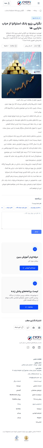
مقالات (29, 11)
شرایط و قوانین (36, 413)
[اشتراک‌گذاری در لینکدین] (39, 327)
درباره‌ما (39, 409)
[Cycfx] (24, 3)
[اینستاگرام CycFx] (28, 347)
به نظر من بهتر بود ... (35, 208)
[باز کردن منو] (38, 3)
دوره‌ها (18, 386)
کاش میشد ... (8, 208)
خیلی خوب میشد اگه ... (21, 208)
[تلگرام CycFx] (33, 347)
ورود (5, 3)
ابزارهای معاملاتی (36, 390)
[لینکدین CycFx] (39, 347)
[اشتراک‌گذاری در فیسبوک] (33, 327)
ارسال (36, 232)
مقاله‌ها (18, 409)
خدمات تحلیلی (37, 386)
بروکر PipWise (16, 399)
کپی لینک (17, 327)
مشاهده (30, 307)
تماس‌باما (38, 422)
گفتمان (18, 390)
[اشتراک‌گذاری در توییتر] (28, 327)
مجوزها (39, 418)
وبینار (19, 418)
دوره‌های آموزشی (30, 268)
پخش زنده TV (37, 399)
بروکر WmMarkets (15, 395)
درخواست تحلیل (36, 395)
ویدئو (19, 413)
